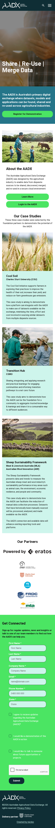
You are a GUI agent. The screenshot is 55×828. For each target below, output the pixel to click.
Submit (16, 780)
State (12, 699)
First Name (15, 643)
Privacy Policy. (24, 808)
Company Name (17, 666)
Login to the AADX (27, 204)
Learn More (27, 196)
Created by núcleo (25, 822)
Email (12, 676)
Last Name (15, 654)
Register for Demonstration (27, 114)
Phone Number (17, 688)
